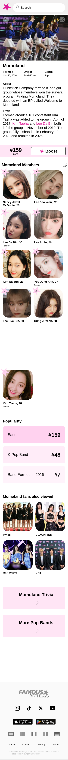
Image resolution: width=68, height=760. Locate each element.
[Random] (62, 19)
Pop (46, 75)
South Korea (30, 75)
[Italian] (45, 734)
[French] (34, 734)
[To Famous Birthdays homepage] (6, 7)
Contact (26, 744)
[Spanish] (11, 734)
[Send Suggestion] (65, 166)
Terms (56, 744)
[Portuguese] (22, 734)
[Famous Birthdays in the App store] (22, 722)
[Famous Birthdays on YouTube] (51, 708)
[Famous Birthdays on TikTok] (27, 708)
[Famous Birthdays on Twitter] (39, 708)
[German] (57, 734)
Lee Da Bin (44, 123)
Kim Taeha (20, 123)
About (12, 744)
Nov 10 (6, 75)
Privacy (41, 744)
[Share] (6, 20)
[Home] (34, 693)
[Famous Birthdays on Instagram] (15, 708)
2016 (14, 75)
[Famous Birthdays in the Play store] (46, 722)
